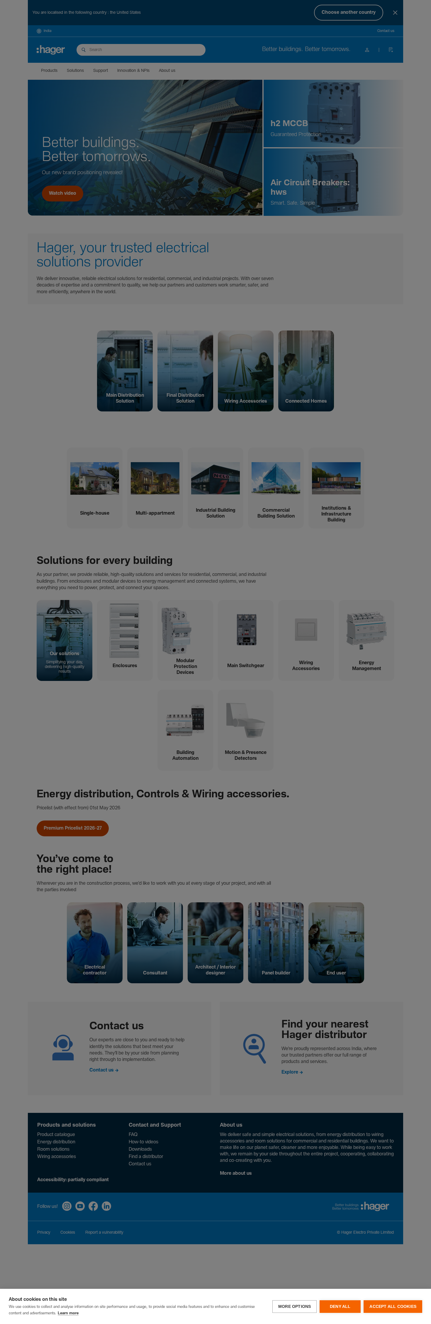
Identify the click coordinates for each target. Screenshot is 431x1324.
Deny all (340, 1306)
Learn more (68, 1313)
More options (294, 1306)
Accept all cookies (392, 1306)
